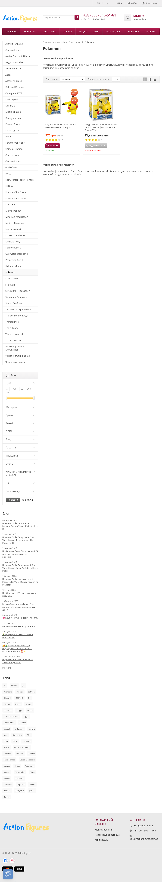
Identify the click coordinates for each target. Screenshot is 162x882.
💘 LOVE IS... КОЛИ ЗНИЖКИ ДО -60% (20, 618)
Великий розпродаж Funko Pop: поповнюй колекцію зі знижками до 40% (18, 607)
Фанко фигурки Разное (17, 355)
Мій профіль (101, 839)
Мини (32, 772)
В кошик (54, 145)
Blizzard (7, 698)
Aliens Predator (13, 68)
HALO (8, 173)
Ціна (8, 383)
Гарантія (11, 447)
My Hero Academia (15, 235)
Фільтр (15, 375)
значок (7, 766)
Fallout (8, 136)
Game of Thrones (14, 148)
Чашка (32, 784)
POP (29, 735)
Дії (23, 685)
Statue (6, 747)
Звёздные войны (27, 760)
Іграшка (7, 790)
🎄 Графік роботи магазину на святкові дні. (17, 636)
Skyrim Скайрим (13, 303)
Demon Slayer (12, 124)
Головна (11, 31)
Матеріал (11, 407)
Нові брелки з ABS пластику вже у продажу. (19, 594)
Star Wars (10, 284)
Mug (5, 735)
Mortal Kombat (13, 229)
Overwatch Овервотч (16, 253)
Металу (32, 729)
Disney (28, 704)
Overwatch (17, 735)
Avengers (8, 692)
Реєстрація (151, 3)
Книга (17, 766)
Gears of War (12, 155)
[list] (150, 79)
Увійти (134, 3)
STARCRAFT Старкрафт (17, 290)
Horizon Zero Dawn (15, 198)
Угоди (83, 31)
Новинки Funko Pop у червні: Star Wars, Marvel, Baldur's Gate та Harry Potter (20, 568)
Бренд (9, 415)
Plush (15, 741)
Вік (7, 483)
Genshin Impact (13, 50)
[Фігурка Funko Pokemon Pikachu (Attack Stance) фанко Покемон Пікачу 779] (101, 105)
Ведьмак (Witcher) (15, 62)
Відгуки (151, 31)
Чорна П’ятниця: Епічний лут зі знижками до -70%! (17, 661)
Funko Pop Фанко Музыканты (14, 348)
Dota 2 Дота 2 (13, 130)
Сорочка (21, 784)
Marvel (7, 729)
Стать (9, 463)
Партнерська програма (107, 834)
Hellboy (9, 185)
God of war (11, 167)
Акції (96, 31)
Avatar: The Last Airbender (19, 56)
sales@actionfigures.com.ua (144, 838)
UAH (118, 3)
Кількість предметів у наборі (18, 473)
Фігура (19, 710)
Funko (30, 710)
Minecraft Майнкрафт (16, 216)
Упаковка (12, 455)
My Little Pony (12, 241)
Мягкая (7, 778)
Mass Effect (11, 204)
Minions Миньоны (14, 223)
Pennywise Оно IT (14, 259)
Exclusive (8, 710)
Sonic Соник (11, 278)
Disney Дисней (13, 117)
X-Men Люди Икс (14, 340)
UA (107, 3)
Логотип (7, 753)
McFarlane (19, 729)
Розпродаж (113, 31)
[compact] (155, 79)
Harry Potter (9, 722)
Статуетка (20, 790)
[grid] (145, 79)
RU (98, 3)
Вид (8, 439)
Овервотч (19, 778)
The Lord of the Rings (16, 315)
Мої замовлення (103, 829)
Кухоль (7, 772)
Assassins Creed (13, 80)
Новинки (133, 31)
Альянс (14, 685)
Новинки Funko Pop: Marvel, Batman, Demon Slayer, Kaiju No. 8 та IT (20, 526)
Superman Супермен (16, 297)
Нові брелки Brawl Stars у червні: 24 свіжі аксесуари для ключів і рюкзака (20, 554)
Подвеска (8, 784)
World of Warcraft (14, 334)
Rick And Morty (13, 266)
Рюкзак (20, 692)
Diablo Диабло (13, 111)
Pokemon (10, 272)
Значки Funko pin (14, 43)
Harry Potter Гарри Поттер (19, 179)
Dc (29, 698)
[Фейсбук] (5, 860)
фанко (31, 790)
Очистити (27, 499)
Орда (26, 716)
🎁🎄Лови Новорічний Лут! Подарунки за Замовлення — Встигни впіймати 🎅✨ (17, 648)
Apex (7, 74)
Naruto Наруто (13, 247)
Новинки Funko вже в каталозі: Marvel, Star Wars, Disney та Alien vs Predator (20, 582)
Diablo (18, 704)
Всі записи (7, 667)
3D (5, 685)
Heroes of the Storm (16, 192)
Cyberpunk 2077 (13, 93)
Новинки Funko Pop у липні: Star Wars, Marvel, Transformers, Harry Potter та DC (19, 540)
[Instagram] (12, 860)
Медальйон (20, 772)
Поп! (6, 741)
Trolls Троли (11, 327)
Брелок (22, 722)
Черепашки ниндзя (15, 362)
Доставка (50, 31)
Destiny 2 (10, 105)
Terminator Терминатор (18, 309)
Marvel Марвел (13, 210)
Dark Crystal (11, 99)
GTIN (9, 431)
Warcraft (19, 753)
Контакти (30, 31)
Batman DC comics (15, 87)
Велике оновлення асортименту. (18, 626)
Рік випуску (13, 491)
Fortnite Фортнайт (15, 142)
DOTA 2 (7, 704)
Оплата (67, 31)
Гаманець (29, 766)
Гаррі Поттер (9, 760)
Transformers (12, 321)
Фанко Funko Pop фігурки (68, 42)
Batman (31, 692)
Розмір (10, 423)
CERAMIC (19, 698)
